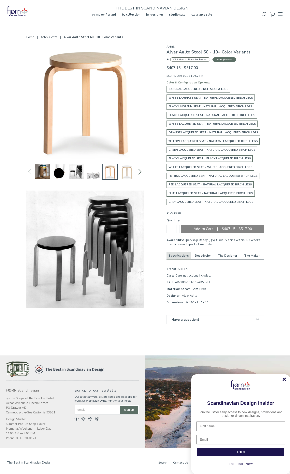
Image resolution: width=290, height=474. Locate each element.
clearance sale (201, 15)
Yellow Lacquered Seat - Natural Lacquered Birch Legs (213, 141)
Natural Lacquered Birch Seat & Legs (198, 89)
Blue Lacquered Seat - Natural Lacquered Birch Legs (210, 193)
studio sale (177, 15)
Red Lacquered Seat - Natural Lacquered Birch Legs (210, 184)
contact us (180, 463)
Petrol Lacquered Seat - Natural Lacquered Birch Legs (212, 176)
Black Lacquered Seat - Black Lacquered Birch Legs (209, 158)
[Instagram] (82, 419)
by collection (131, 15)
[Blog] (95, 419)
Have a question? (185, 319)
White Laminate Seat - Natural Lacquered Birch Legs (210, 98)
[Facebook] (77, 419)
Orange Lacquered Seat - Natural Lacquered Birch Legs (213, 132)
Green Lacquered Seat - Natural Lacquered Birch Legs (211, 150)
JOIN (240, 452)
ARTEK (183, 269)
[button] (139, 172)
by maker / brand (104, 15)
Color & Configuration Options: (188, 82)
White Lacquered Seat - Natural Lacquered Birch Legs (212, 124)
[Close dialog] (284, 379)
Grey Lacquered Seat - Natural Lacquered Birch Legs (210, 202)
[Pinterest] (88, 419)
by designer (154, 15)
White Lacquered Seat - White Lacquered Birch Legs (210, 167)
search (162, 463)
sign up (129, 410)
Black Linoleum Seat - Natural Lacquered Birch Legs (210, 106)
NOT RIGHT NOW (241, 464)
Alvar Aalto (189, 296)
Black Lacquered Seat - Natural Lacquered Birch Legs (211, 115)
